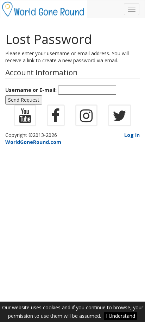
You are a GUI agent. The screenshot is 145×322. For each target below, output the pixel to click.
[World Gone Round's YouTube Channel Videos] (25, 119)
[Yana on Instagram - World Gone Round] (86, 119)
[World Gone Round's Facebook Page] (55, 119)
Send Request (23, 99)
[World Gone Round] (43, 9)
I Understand (120, 315)
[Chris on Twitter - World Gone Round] (120, 119)
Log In (132, 135)
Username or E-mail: (31, 90)
